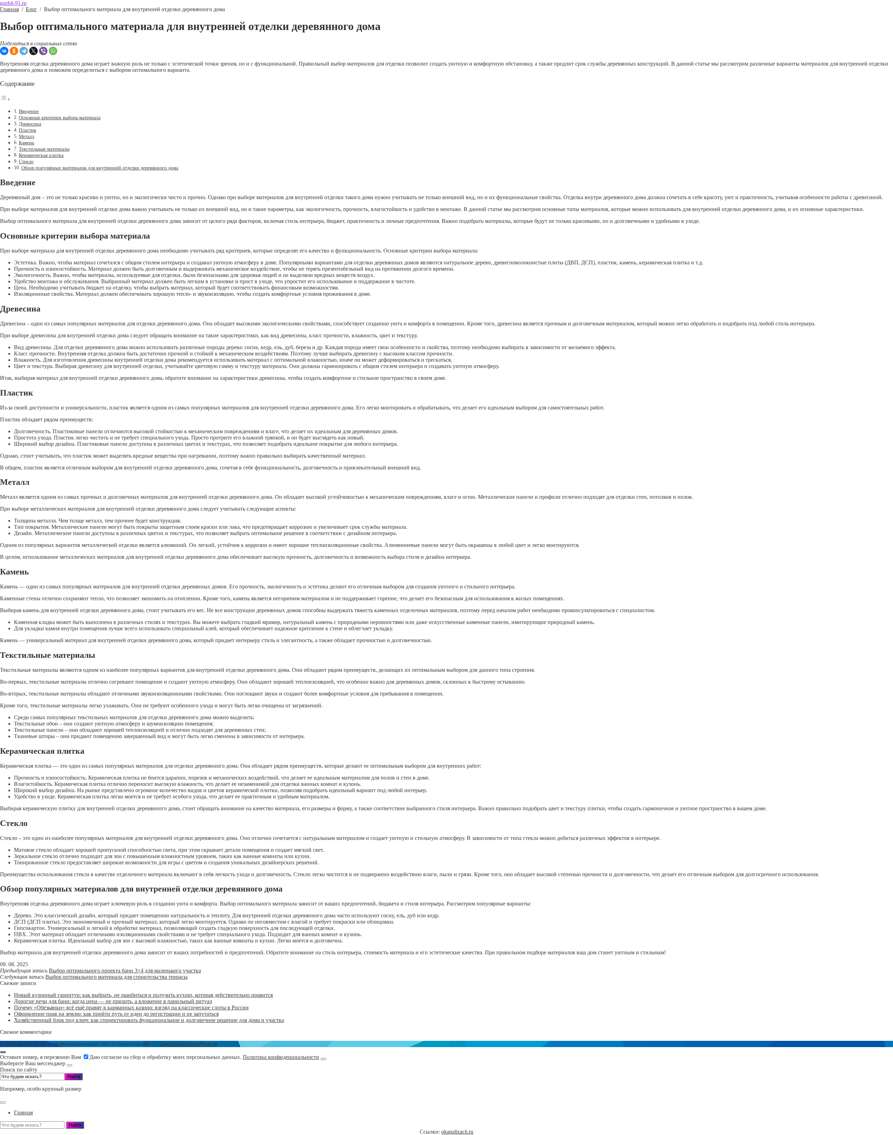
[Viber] (43, 51)
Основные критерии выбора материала (59, 117)
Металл (26, 136)
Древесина (30, 124)
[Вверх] (3, 1052)
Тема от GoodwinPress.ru (188, 1044)
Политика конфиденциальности (281, 1057)
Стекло (26, 161)
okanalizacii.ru (457, 1132)
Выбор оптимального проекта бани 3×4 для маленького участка (125, 971)
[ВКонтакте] (4, 51)
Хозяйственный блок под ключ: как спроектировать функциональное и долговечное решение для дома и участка (149, 1020)
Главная (23, 1112)
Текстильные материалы (44, 149)
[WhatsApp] (53, 51)
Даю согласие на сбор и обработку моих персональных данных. (204, 1057)
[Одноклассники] (14, 51)
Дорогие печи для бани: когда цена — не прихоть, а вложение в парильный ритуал (113, 1001)
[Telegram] (24, 51)
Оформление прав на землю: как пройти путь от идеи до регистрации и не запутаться (116, 1014)
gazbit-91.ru (13, 3)
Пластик (27, 130)
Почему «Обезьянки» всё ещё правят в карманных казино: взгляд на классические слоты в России (131, 1007)
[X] (33, 51)
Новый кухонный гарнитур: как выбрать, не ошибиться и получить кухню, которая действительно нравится (143, 995)
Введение (29, 111)
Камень (26, 142)
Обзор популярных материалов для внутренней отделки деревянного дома (99, 168)
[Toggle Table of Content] (5, 99)
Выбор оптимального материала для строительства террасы (116, 977)
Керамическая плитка (41, 155)
